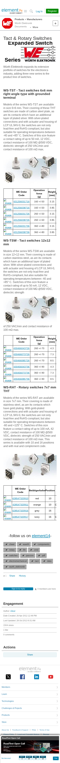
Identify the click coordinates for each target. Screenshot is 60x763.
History (22, 576)
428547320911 (20, 504)
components (44, 544)
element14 (41, 535)
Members (6, 687)
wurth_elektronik (17, 567)
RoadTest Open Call (11, 738)
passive (30, 555)
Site (25, 11)
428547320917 (20, 517)
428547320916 (20, 510)
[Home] (12, 11)
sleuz (13, 611)
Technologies (8, 701)
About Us (5, 730)
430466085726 (22, 360)
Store (4, 722)
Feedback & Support (20, 730)
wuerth (26, 544)
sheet (11, 544)
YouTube (50, 676)
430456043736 (22, 366)
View (56, 758)
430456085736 (22, 379)
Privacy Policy (9, 734)
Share (12, 576)
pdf (43, 555)
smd (36, 550)
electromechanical (18, 561)
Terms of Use (45, 730)
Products (19, 19)
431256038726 (22, 220)
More (35, 27)
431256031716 (22, 201)
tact (37, 561)
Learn (4, 694)
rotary (12, 550)
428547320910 (20, 498)
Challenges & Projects (12, 708)
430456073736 (22, 372)
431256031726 (22, 213)
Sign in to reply (18, 589)
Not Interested (6, 758)
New (55, 23)
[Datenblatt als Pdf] (8, 203)
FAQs (34, 730)
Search (31, 11)
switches (13, 555)
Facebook (22, 676)
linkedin (36, 676)
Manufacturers (34, 19)
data (49, 561)
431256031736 (22, 226)
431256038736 (22, 232)
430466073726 (22, 354)
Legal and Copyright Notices (28, 734)
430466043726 (22, 348)
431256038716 (22, 207)
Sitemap (46, 734)
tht (24, 550)
